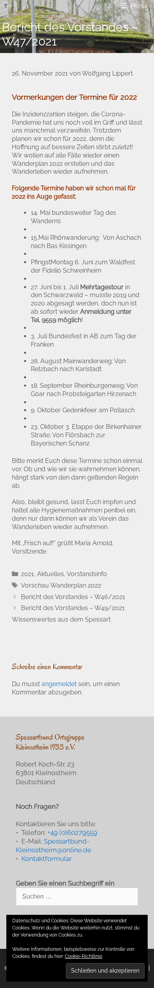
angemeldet (59, 684)
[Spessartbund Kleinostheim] (8, 6)
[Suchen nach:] (77, 896)
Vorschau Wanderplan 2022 (61, 585)
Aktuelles (50, 574)
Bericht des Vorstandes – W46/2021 (73, 597)
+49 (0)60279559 (72, 832)
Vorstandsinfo (87, 574)
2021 (27, 574)
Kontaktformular (46, 859)
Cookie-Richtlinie (83, 956)
